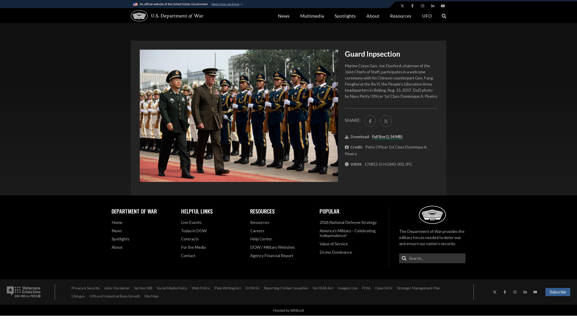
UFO (427, 16)
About (372, 16)
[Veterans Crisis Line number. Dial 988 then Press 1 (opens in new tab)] (24, 292)
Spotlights (345, 16)
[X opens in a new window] (402, 5)
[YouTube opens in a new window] (443, 5)
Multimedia (312, 16)
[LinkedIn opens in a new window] (432, 5)
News (283, 16)
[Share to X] (386, 121)
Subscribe (558, 292)
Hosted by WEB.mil (288, 310)
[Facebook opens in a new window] (412, 5)
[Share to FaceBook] (370, 121)
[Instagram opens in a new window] (422, 5)
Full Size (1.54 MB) (387, 136)
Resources (400, 16)
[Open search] (444, 15)
